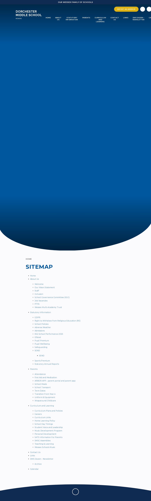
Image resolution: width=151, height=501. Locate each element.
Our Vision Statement (45, 287)
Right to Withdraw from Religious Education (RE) (58, 321)
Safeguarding (41, 347)
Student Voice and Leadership (49, 427)
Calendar (34, 469)
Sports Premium (42, 361)
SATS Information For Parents (48, 437)
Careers (38, 414)
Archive (38, 464)
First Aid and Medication (46, 377)
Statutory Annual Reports (47, 364)
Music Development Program (48, 431)
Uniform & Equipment (45, 397)
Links (32, 456)
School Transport (43, 387)
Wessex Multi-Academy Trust (48, 307)
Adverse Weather (43, 327)
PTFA (37, 304)
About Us (34, 279)
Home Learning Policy (45, 421)
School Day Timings (44, 424)
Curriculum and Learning (42, 406)
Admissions (40, 331)
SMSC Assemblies (43, 441)
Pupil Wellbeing (42, 344)
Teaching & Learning (44, 444)
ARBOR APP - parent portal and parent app (55, 381)
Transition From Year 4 (45, 394)
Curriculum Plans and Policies (49, 411)
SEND (37, 350)
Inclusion (39, 294)
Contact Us (35, 452)
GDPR (37, 317)
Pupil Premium (42, 341)
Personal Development (45, 434)
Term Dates (40, 391)
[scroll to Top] (75, 491)
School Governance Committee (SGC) (52, 297)
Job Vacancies (41, 301)
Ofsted (38, 337)
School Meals (41, 384)
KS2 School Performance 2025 (49, 334)
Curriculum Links (43, 417)
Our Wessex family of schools (75, 2)
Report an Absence (126, 9)
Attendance (40, 374)
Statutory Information (40, 312)
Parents (33, 369)
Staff (37, 291)
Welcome (39, 284)
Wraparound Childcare (45, 401)
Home (29, 259)
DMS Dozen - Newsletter (41, 459)
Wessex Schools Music (45, 447)
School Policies (41, 324)
